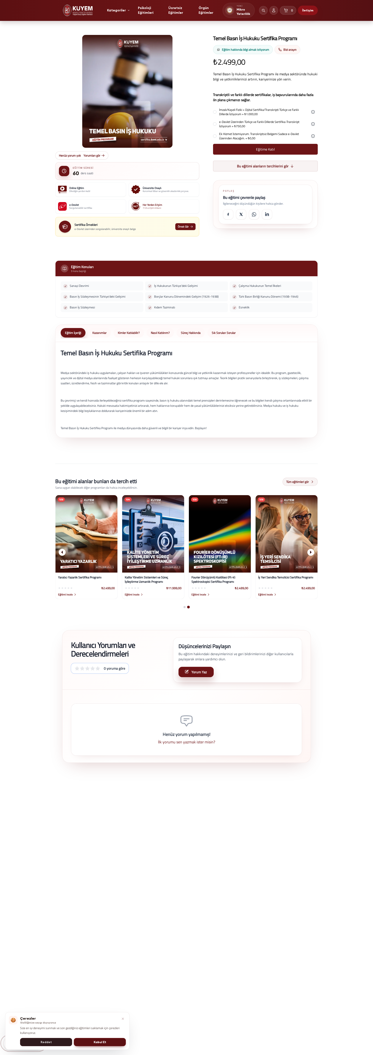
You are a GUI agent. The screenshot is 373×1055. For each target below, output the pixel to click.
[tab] (184, 607)
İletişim (307, 10)
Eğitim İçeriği (73, 332)
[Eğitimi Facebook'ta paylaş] (228, 214)
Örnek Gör (183, 227)
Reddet (46, 1042)
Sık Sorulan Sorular (224, 332)
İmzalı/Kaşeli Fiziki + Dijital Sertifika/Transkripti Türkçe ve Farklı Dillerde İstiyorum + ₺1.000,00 (259, 112)
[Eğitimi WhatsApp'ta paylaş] (254, 214)
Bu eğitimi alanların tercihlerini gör (263, 166)
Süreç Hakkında (191, 332)
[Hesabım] (273, 10)
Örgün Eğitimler (206, 10)
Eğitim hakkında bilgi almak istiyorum (245, 49)
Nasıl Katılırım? (160, 332)
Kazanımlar (99, 332)
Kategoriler (116, 10)
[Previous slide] (62, 552)
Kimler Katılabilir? (129, 332)
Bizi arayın (290, 49)
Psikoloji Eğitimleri (145, 10)
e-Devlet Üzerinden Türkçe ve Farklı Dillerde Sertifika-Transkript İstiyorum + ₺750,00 (259, 124)
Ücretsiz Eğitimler (175, 10)
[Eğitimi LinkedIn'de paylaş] (267, 214)
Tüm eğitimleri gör (297, 481)
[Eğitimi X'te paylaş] (241, 214)
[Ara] (263, 10)
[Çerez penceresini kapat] (123, 1019)
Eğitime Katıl (265, 149)
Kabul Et (100, 1042)
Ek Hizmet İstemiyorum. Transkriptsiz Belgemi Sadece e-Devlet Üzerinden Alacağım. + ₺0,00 (259, 136)
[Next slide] (310, 552)
